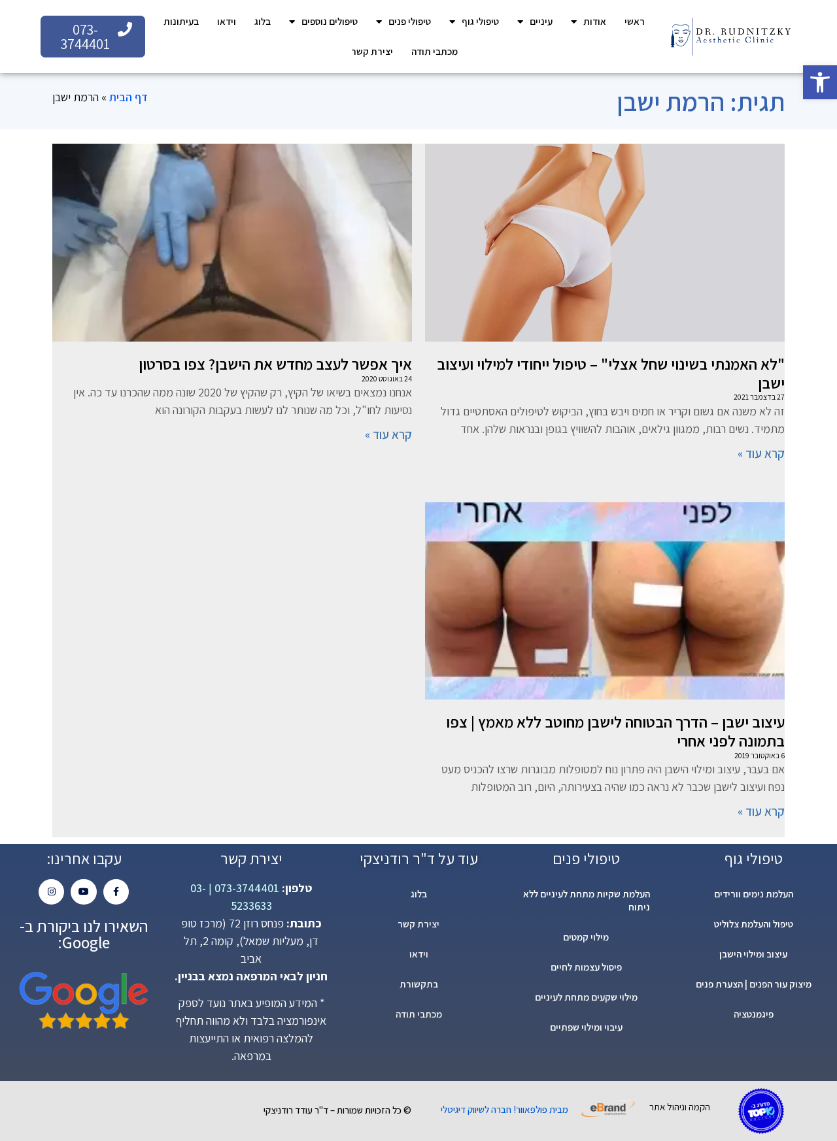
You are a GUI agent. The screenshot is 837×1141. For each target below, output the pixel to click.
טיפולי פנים (409, 21)
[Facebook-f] (116, 892)
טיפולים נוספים (329, 21)
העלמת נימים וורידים (753, 894)
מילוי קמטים (586, 937)
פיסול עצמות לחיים (586, 967)
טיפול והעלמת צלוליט (753, 924)
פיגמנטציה (754, 1014)
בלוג (262, 21)
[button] (820, 82)
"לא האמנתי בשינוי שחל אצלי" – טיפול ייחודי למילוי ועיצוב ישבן (611, 373)
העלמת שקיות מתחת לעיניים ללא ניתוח (586, 900)
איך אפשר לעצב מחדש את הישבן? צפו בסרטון (275, 363)
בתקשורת (419, 984)
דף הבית (128, 96)
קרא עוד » (761, 453)
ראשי (634, 21)
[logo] (730, 37)
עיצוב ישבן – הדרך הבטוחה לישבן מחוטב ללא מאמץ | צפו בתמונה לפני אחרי (615, 731)
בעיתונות (181, 21)
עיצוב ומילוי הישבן (753, 954)
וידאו (226, 21)
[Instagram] (51, 892)
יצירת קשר (372, 51)
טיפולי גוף (480, 21)
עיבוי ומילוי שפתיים (586, 1027)
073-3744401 (245, 887)
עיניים (541, 21)
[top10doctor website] (761, 1110)
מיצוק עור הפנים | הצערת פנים (753, 984)
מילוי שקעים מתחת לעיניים (586, 997)
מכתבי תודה (434, 51)
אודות (594, 21)
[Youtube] (83, 892)
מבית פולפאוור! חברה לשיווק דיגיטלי (504, 1109)
